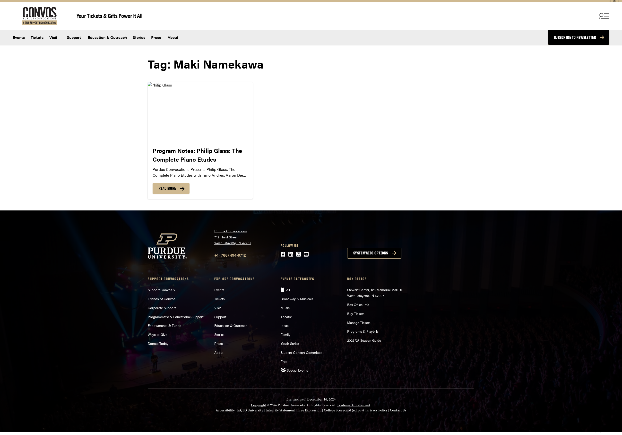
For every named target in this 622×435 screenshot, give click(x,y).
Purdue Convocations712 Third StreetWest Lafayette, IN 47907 (232, 236)
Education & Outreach (107, 37)
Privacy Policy (377, 410)
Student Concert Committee (301, 352)
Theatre (286, 316)
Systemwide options (370, 253)
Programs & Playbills (363, 331)
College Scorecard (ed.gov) (344, 410)
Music (285, 307)
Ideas (285, 325)
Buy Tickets (355, 313)
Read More (167, 188)
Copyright (258, 405)
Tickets (37, 37)
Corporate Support (162, 307)
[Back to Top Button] (598, 431)
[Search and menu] (603, 16)
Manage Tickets (359, 322)
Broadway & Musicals (297, 298)
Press (156, 37)
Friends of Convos (161, 298)
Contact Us (398, 410)
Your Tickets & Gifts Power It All (110, 15)
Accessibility (225, 410)
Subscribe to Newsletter (575, 37)
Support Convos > (161, 289)
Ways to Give (157, 334)
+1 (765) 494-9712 (230, 255)
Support (73, 37)
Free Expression (309, 410)
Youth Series (290, 343)
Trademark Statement (353, 405)
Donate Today (158, 343)
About (173, 37)
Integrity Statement (280, 410)
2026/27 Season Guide (364, 340)
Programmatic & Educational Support (175, 316)
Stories (139, 37)
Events (19, 37)
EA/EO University (250, 410)
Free (284, 361)
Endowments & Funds (164, 325)
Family (285, 334)
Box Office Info (358, 304)
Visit (53, 37)
